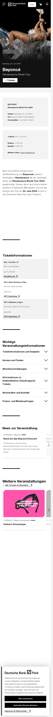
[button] (47, 4)
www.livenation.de (27, 152)
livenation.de (9, 276)
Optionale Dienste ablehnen (25, 705)
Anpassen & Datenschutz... (16, 711)
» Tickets (10, 80)
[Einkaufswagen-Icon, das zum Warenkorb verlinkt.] (40, 4)
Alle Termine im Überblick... (17, 485)
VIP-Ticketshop (10, 296)
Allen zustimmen (25, 698)
